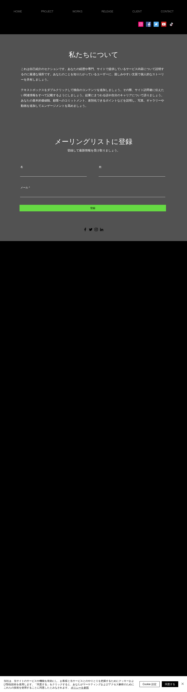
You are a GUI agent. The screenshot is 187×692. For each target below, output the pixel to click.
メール (24, 187)
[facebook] (9, 257)
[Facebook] (148, 24)
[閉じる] (182, 684)
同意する (170, 684)
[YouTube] (163, 24)
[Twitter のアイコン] (90, 229)
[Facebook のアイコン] (85, 229)
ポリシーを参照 (80, 687)
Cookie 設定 (150, 684)
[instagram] (20, 257)
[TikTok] (171, 24)
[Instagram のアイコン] (96, 229)
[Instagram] (140, 24)
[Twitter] (156, 24)
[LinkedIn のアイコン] (101, 229)
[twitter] (15, 257)
